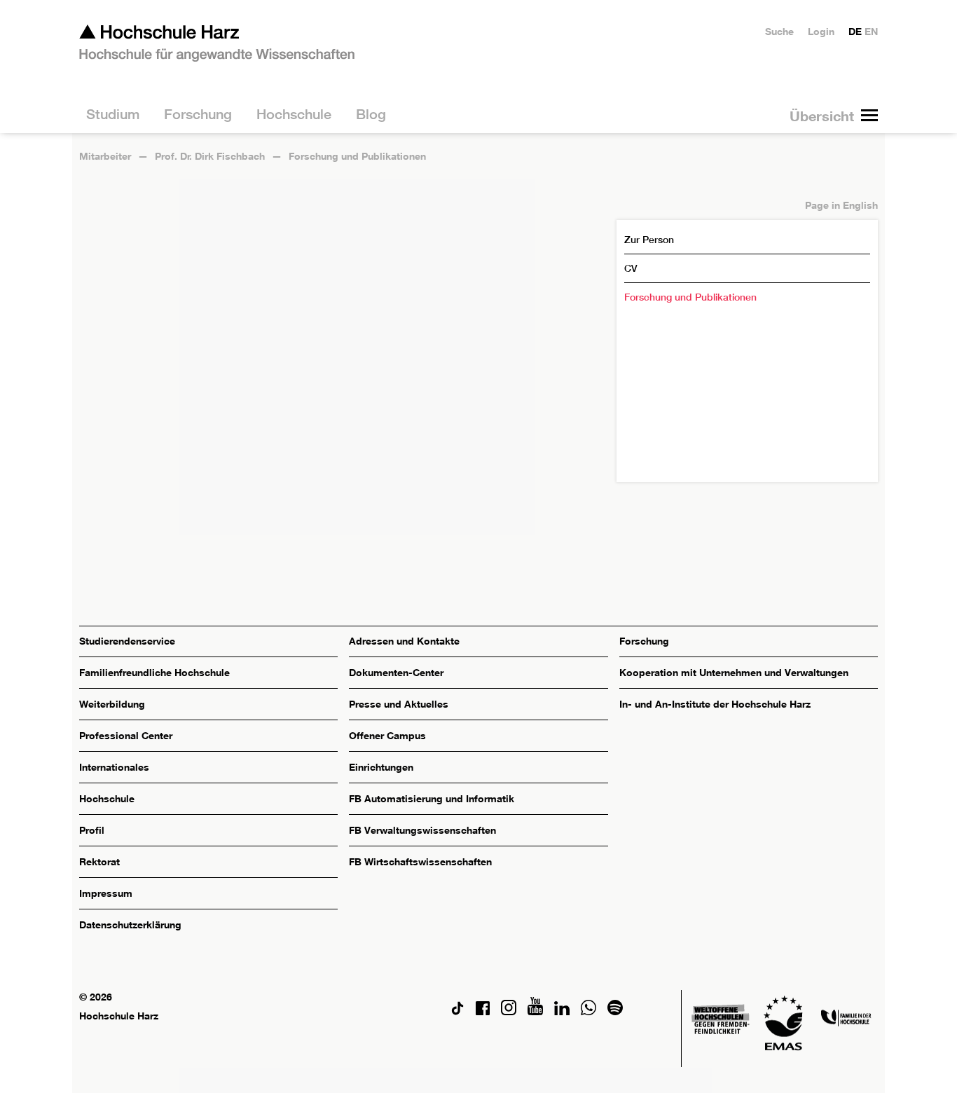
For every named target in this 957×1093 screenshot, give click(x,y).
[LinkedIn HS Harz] (562, 1011)
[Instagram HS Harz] (508, 1011)
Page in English (841, 205)
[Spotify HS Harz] (615, 1011)
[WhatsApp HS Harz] (588, 1011)
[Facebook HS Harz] (483, 1011)
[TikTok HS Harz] (457, 1011)
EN (871, 31)
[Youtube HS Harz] (535, 1011)
